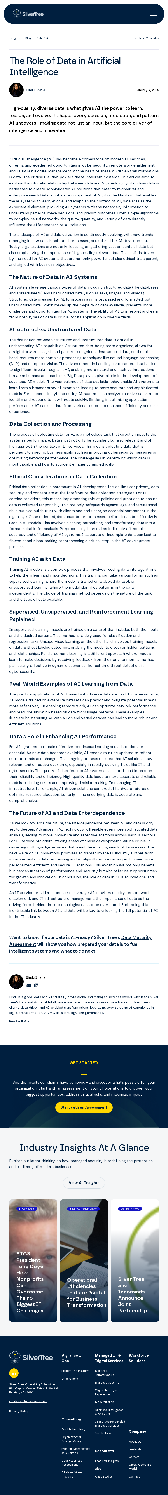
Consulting (71, 1419)
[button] (153, 13)
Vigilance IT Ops (72, 1358)
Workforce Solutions (139, 1358)
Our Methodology (73, 1429)
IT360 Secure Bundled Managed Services (110, 1423)
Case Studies (104, 1476)
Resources (104, 1451)
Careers (134, 1456)
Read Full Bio (19, 1021)
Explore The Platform (75, 1370)
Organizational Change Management (75, 1439)
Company (137, 1431)
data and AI (95, 183)
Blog (28, 38)
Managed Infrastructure (104, 1373)
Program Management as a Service (75, 1451)
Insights (14, 38)
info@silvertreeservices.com (28, 1401)
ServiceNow (103, 1433)
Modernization (104, 1402)
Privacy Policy (19, 1411)
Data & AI (43, 38)
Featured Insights (107, 1461)
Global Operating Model (140, 1467)
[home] (27, 13)
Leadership (136, 1449)
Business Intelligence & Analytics (109, 1412)
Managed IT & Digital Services (109, 1358)
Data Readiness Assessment (71, 1462)
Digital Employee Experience (106, 1392)
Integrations (69, 1378)
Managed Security (107, 1382)
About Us (135, 1441)
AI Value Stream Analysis (72, 1474)
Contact (134, 1476)
